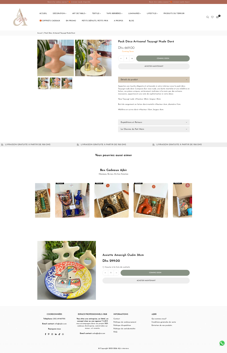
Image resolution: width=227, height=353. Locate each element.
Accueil (43, 13)
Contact (116, 319)
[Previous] (41, 58)
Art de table (78, 13)
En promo (71, 21)
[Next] (108, 58)
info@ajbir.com (61, 324)
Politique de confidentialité (124, 329)
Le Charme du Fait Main (132, 129)
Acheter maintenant (154, 66)
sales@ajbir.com (98, 333)
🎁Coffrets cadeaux (49, 21)
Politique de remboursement (124, 322)
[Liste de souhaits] (212, 17)
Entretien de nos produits (162, 325)
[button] (217, 17)
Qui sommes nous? (159, 319)
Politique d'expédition (122, 325)
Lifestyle (151, 13)
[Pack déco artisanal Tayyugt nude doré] (43, 83)
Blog (131, 21)
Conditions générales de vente (164, 322)
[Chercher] (207, 17)
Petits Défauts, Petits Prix (95, 21)
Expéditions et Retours (131, 122)
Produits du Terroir (174, 13)
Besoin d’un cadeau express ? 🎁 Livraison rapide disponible (138, 2)
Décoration (59, 13)
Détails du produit (129, 80)
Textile (95, 13)
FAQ (115, 332)
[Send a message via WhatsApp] (222, 343)
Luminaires (134, 13)
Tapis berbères (114, 13)
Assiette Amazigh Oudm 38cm (123, 255)
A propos (118, 21)
